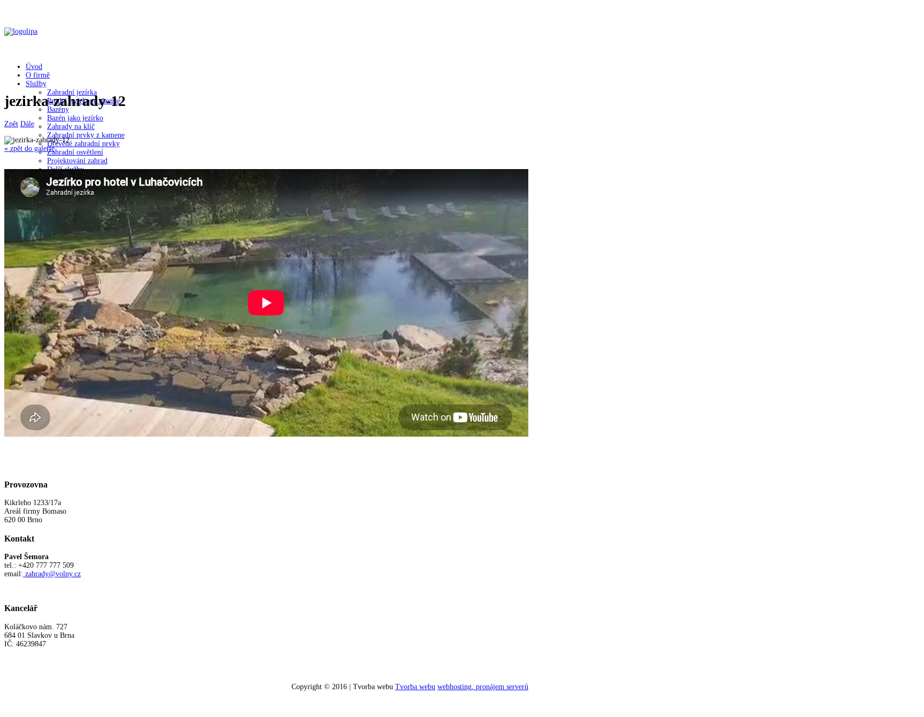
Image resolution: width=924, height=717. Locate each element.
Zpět (11, 124)
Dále (27, 124)
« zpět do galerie (29, 148)
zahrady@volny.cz (53, 574)
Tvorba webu (415, 687)
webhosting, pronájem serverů (482, 687)
